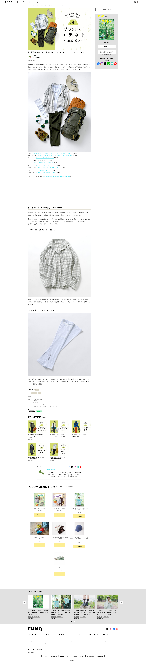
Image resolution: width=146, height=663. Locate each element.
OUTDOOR (36, 616)
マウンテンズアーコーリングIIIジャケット (49, 167)
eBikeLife (29, 644)
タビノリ (55, 644)
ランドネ (32, 5)
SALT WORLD (95, 639)
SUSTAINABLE (94, 635)
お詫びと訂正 (100, 656)
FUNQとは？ (45, 656)
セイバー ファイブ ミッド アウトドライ (44, 165)
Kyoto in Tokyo (44, 644)
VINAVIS (68, 639)
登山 (39, 393)
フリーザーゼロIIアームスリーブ (45, 158)
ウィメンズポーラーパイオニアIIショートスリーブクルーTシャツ (55, 155)
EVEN (106, 639)
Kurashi (32, 652)
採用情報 (75, 656)
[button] (24, 602)
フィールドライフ (83, 639)
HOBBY (61, 635)
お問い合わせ (54, 656)
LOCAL (106, 635)
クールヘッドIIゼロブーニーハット (42, 170)
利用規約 (82, 656)
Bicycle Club (30, 641)
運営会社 (62, 656)
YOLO (29, 652)
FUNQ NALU (56, 641)
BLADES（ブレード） (71, 641)
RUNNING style (44, 641)
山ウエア (37, 389)
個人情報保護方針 (90, 656)
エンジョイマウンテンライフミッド (43, 163)
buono (106, 641)
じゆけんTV (94, 641)
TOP (28, 5)
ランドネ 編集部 (51, 469)
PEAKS (55, 639)
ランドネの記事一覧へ (106, 9)
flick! (80, 641)
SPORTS (46, 635)
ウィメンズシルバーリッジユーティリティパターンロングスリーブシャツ (53, 153)
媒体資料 (68, 656)
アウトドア (34, 393)
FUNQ (29, 639)
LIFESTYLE (77, 635)
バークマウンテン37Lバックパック (45, 172)
